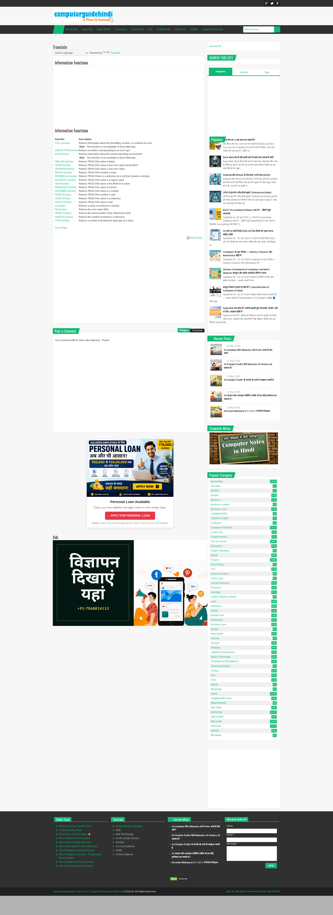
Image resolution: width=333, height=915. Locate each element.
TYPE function (62, 220)
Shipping (215, 647)
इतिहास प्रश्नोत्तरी (218, 703)
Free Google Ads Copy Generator (76, 862)
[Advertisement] (128, 94)
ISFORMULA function (66, 176)
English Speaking (220, 550)
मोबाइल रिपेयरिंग (104, 29)
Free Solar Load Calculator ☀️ (75, 834)
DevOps (120, 842)
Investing (215, 592)
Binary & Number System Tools (75, 826)
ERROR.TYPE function (67, 150)
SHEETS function (64, 217)
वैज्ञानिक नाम (180, 29)
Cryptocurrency (219, 536)
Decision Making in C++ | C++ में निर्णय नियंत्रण (247, 411)
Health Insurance (220, 573)
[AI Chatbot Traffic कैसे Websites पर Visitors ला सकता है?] (216, 365)
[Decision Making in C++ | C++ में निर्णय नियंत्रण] (216, 411)
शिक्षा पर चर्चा (216, 721)
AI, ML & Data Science (127, 838)
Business (215, 500)
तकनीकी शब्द (216, 712)
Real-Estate (217, 633)
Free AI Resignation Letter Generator (78, 846)
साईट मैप (230, 891)
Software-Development (223, 652)
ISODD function (63, 194)
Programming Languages (129, 826)
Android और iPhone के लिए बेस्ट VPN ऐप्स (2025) (246, 175)
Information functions (71, 62)
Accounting (217, 481)
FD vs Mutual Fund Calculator (74, 838)
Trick (213, 680)
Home (59, 29)
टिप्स (150, 29)
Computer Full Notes (221, 527)
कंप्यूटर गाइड (87, 29)
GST (213, 569)
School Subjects (124, 854)
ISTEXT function (63, 202)
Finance (215, 560)
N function (60, 205)
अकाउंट (214, 693)
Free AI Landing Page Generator (76, 866)
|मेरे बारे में (276, 891)
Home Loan (217, 578)
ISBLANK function (64, 161)
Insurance (216, 587)
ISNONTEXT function (66, 187)
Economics (216, 546)
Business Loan (218, 509)
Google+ (266, 3)
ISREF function (63, 198)
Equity (214, 555)
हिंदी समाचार (216, 735)
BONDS (215, 490)
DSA (118, 830)
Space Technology (220, 657)
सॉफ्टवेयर (215, 730)
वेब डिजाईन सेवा (163, 29)
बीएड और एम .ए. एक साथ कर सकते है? (239, 139)
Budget (214, 495)
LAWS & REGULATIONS (223, 597)
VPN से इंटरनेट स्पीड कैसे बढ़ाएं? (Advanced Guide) (247, 192)
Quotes (214, 629)
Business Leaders (220, 504)
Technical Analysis (220, 666)
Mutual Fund (217, 615)
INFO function (62, 154)
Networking (217, 620)
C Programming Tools (70, 830)
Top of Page (61, 227)
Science (215, 638)
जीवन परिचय (216, 707)
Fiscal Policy (217, 564)
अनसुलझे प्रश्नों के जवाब (212, 29)
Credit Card (217, 532)
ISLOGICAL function (65, 180)
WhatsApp (216, 689)
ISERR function (63, 165)
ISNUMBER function (65, 191)
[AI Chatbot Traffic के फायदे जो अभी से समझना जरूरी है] (216, 380)
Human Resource (220, 583)
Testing (214, 670)
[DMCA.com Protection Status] (179, 880)
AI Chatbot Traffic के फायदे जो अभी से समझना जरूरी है (249, 380)
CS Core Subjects (125, 846)
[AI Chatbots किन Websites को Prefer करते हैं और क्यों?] (216, 349)
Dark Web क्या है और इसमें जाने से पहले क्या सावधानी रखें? (248, 157)
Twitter (271, 3)
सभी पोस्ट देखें (71, 29)
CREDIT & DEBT (219, 518)
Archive (244, 72)
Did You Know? (219, 541)
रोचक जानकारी (137, 29)
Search (277, 29)
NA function (61, 209)
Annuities (216, 486)
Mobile (214, 610)
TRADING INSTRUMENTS (225, 661)
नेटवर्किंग (194, 29)
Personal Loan (218, 624)
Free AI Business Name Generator (77, 850)
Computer (216, 523)
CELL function (62, 143)
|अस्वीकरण (252, 891)
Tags (266, 72)
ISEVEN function (63, 172)
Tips (213, 675)
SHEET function (63, 213)
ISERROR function (64, 169)
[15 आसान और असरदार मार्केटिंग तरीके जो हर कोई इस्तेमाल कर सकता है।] (216, 396)
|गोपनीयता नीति (264, 891)
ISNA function (62, 183)
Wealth (214, 684)
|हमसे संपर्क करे (241, 891)
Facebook (277, 3)
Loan (213, 601)
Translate (115, 53)
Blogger (184, 330)
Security (215, 643)
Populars (220, 71)
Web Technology (124, 834)
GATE (119, 850)
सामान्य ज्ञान (216, 726)
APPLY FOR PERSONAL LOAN (130, 515)
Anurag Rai (215, 46)
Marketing (216, 606)
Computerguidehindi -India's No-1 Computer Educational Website (87, 891)
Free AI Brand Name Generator (75, 842)
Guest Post (121, 29)
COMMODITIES (219, 513)
